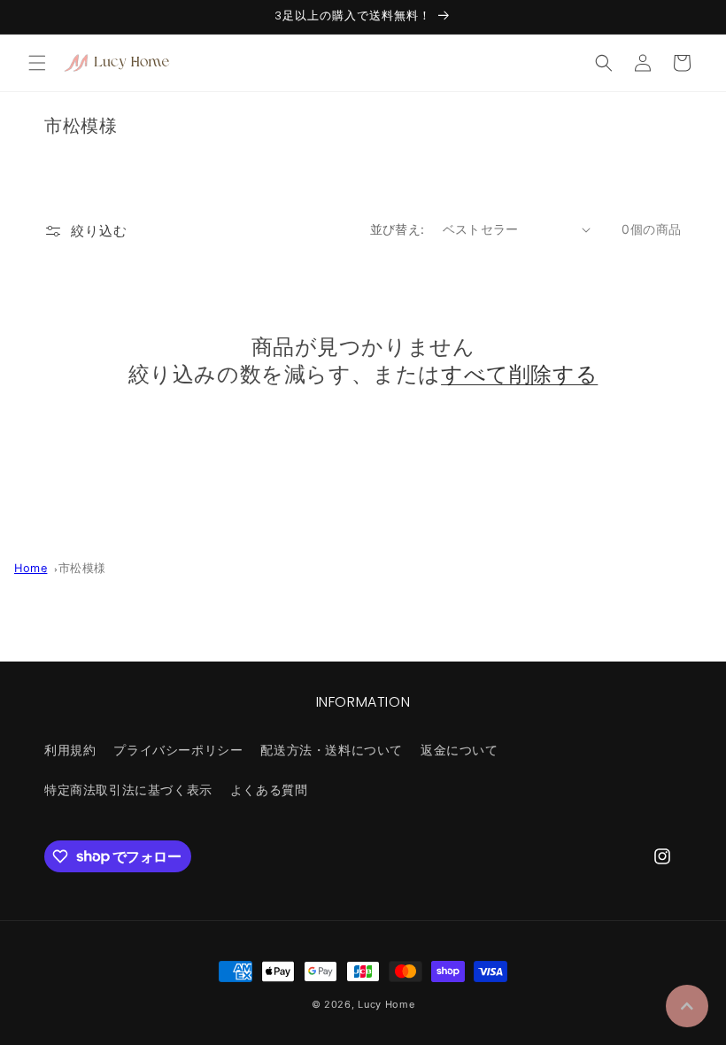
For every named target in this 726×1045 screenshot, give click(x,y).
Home (30, 568)
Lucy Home (386, 1004)
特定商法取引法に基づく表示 (128, 789)
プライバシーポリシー (178, 749)
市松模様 (82, 568)
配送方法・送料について (331, 749)
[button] (37, 62)
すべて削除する (519, 374)
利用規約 (70, 749)
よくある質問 (269, 789)
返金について (459, 749)
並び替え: (397, 228)
